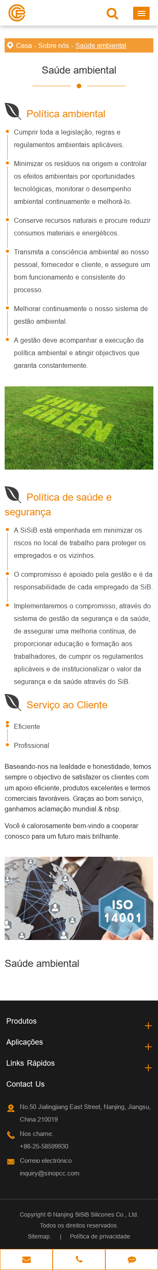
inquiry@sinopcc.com (50, 1173)
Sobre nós (53, 45)
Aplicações (24, 1042)
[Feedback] (132, 1260)
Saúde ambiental (100, 45)
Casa (24, 45)
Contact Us (25, 1084)
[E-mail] (26, 1260)
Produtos (21, 1021)
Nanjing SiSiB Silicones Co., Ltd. (96, 1214)
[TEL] (79, 1260)
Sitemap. (39, 1236)
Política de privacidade (100, 1236)
